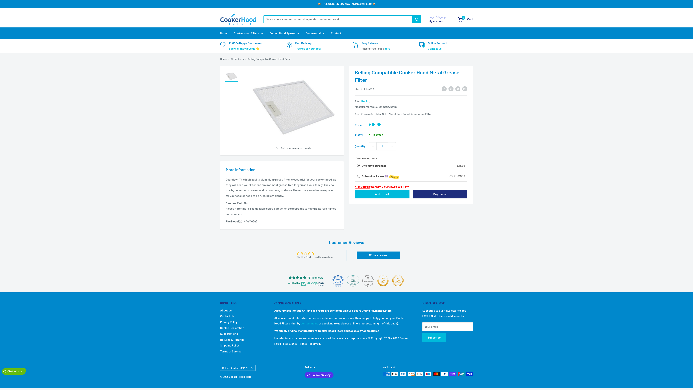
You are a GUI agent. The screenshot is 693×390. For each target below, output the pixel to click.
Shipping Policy (229, 345)
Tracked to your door (308, 48)
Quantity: (361, 146)
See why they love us (242, 48)
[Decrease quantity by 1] (372, 146)
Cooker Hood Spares (282, 33)
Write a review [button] (378, 255)
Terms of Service (230, 351)
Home (224, 33)
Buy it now (439, 194)
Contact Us (227, 316)
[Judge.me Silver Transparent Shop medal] (368, 281)
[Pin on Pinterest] (451, 88)
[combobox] (337, 19)
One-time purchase (374, 165)
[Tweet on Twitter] (457, 88)
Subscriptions (229, 333)
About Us (226, 310)
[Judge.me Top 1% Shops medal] (383, 281)
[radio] (358, 165)
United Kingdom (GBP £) (234, 367)
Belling (365, 101)
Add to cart (382, 194)
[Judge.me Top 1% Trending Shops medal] (398, 281)
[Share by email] (464, 88)
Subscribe (434, 337)
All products (237, 59)
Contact (336, 33)
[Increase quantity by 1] (392, 146)
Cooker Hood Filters (246, 33)
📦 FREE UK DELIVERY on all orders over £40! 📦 (346, 3)
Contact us (435, 48)
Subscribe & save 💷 (380, 176)
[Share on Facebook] (444, 88)
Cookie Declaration (232, 328)
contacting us (309, 323)
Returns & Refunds (232, 339)
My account (436, 21)
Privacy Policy (228, 322)
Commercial (313, 33)
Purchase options (366, 158)
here (387, 48)
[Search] (416, 19)
